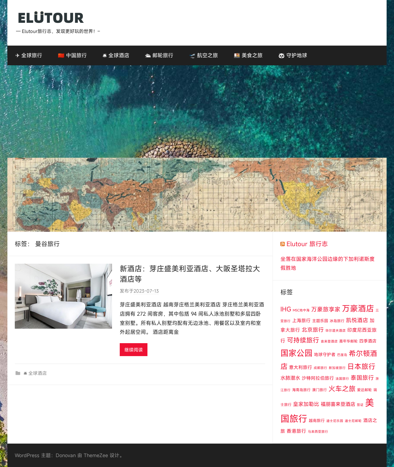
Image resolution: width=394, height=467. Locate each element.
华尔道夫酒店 (335, 330)
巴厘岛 (342, 355)
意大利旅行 (300, 367)
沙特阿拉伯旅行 (318, 378)
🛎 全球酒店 (116, 55)
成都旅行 (320, 368)
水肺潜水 (290, 378)
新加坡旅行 (337, 368)
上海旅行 (301, 320)
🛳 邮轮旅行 (159, 55)
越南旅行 (317, 420)
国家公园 (296, 352)
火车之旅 (342, 388)
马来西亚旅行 (318, 431)
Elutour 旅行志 (307, 244)
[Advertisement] (197, 111)
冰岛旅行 (337, 320)
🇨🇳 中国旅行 (72, 55)
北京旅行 (313, 329)
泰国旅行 (362, 377)
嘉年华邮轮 (348, 341)
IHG (285, 309)
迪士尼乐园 (334, 421)
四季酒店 (367, 341)
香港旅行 (296, 431)
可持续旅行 (303, 340)
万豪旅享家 (325, 309)
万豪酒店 (358, 308)
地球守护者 (325, 354)
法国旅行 (342, 378)
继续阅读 (133, 350)
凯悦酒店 (357, 320)
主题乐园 (320, 320)
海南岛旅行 (301, 389)
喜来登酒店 (329, 341)
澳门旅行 (319, 389)
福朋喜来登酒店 (338, 404)
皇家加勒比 (306, 404)
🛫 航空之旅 (203, 55)
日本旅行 (361, 366)
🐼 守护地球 (292, 55)
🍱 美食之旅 (248, 55)
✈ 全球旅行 (28, 55)
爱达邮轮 (364, 389)
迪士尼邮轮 (353, 421)
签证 (360, 405)
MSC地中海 (301, 310)
